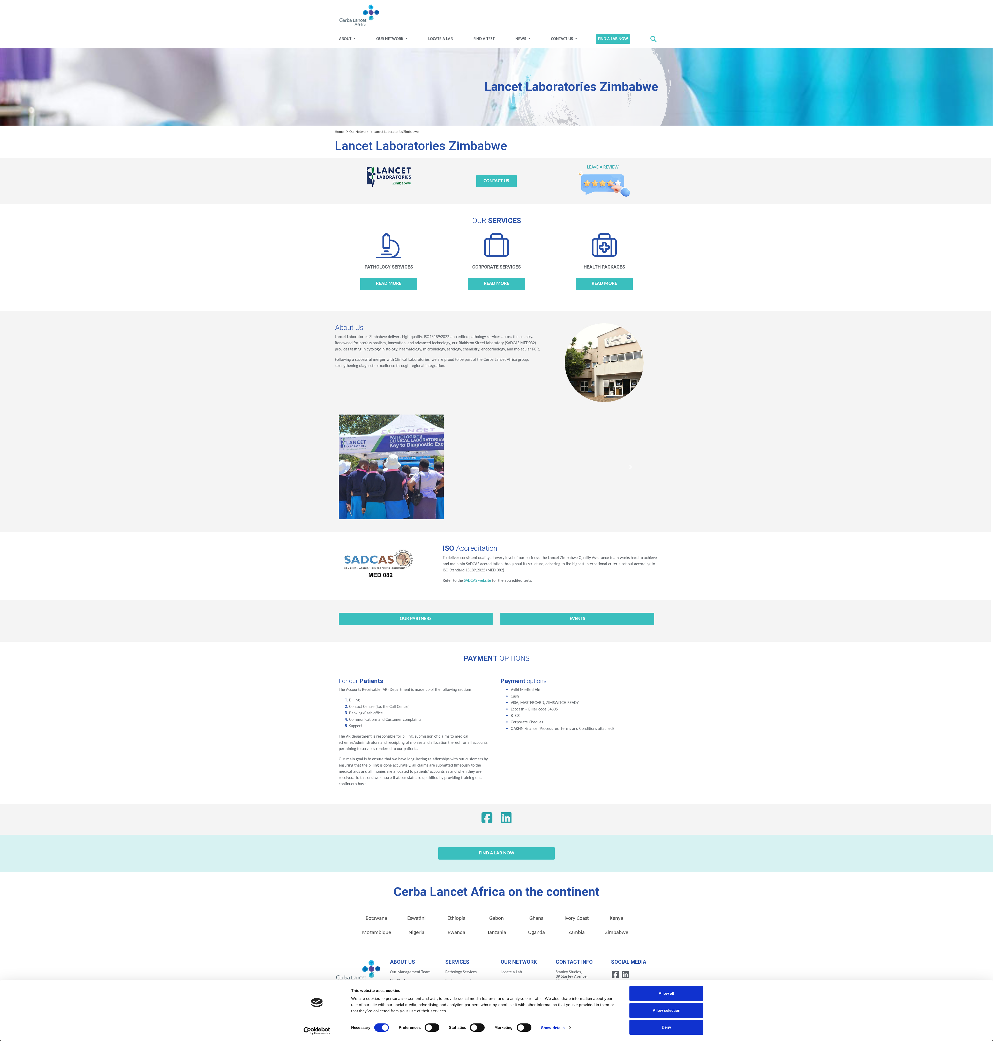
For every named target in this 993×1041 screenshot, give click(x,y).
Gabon (496, 918)
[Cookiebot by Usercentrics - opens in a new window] (317, 1031)
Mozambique (376, 932)
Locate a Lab (440, 39)
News (521, 39)
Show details (553, 1027)
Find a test (484, 39)
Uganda (536, 932)
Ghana (536, 918)
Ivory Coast (577, 918)
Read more (388, 283)
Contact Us (562, 39)
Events (577, 618)
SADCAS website (477, 581)
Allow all (666, 993)
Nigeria (416, 932)
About (345, 39)
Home (339, 132)
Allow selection (666, 1010)
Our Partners (416, 618)
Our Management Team (410, 972)
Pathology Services (461, 972)
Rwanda (456, 932)
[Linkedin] (625, 974)
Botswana (376, 918)
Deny (666, 1027)
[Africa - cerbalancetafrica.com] (358, 971)
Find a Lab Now (613, 39)
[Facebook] (487, 819)
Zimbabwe (616, 932)
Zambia (576, 932)
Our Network (390, 39)
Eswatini (416, 918)
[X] (506, 819)
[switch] (432, 1027)
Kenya (616, 918)
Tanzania (496, 932)
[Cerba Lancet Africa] (358, 16)
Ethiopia (456, 918)
